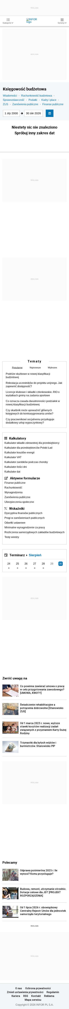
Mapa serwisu (33, 999)
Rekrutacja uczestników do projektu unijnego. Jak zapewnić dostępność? (34, 385)
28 (43, 563)
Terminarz (17, 555)
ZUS (5, 104)
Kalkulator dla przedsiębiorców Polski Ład (28, 447)
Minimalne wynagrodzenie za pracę (24, 527)
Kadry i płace (48, 100)
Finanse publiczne (52, 104)
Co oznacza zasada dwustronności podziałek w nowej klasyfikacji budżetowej (33, 403)
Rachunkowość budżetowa (36, 95)
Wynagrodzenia (13, 492)
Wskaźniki (16, 508)
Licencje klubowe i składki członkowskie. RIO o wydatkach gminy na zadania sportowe (33, 394)
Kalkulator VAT (13, 457)
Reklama (49, 996)
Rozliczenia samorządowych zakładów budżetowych (34, 532)
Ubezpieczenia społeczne (19, 502)
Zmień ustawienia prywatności (25, 992)
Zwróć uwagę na (14, 678)
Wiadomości (10, 95)
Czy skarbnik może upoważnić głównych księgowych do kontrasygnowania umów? (29, 412)
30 (60, 563)
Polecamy (9, 862)
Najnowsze (35, 367)
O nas (18, 988)
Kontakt (36, 996)
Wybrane (52, 367)
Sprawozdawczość (13, 100)
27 (34, 563)
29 (51, 563)
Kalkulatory (17, 438)
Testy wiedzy (11, 537)
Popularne (17, 367)
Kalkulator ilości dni (15, 466)
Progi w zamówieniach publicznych (24, 518)
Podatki (33, 100)
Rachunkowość (13, 487)
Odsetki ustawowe (14, 522)
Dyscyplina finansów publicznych (23, 513)
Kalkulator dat (12, 471)
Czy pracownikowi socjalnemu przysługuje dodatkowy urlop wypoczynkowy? (30, 421)
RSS (25, 996)
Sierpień (35, 555)
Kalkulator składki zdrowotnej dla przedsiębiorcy (31, 443)
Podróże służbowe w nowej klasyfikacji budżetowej (28, 375)
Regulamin (53, 992)
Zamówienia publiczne (25, 104)
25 (17, 563)
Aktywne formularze (25, 478)
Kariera (16, 996)
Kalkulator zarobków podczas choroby (26, 462)
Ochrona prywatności (38, 988)
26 (26, 563)
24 (8, 563)
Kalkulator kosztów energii (19, 452)
